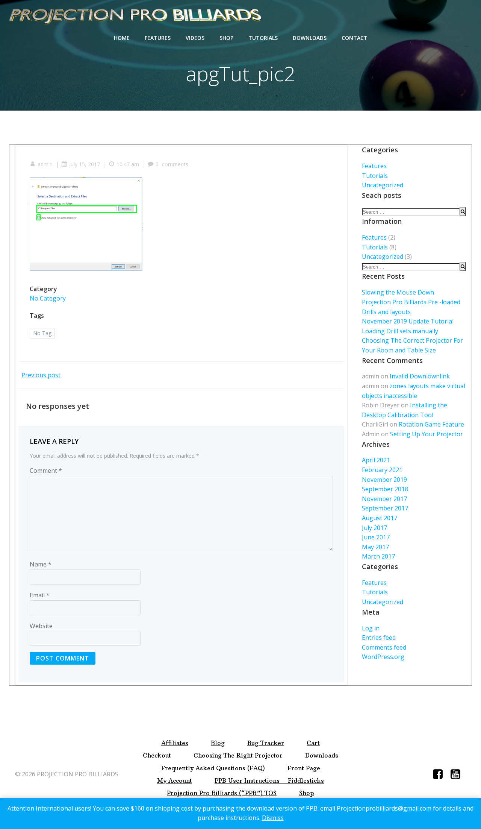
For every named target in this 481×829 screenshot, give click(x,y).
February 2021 (382, 470)
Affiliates (174, 743)
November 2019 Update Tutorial (408, 321)
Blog (218, 743)
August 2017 (379, 518)
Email (40, 595)
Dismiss (273, 818)
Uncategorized (382, 185)
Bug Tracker (265, 743)
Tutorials (263, 37)
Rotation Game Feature (431, 424)
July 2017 (374, 528)
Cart (313, 743)
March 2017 (378, 556)
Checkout (157, 755)
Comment (46, 470)
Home (122, 37)
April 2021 (376, 460)
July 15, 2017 (84, 164)
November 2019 (384, 479)
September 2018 (385, 489)
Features (158, 37)
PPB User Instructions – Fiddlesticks (269, 781)
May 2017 (375, 547)
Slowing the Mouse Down (398, 292)
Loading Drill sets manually (400, 331)
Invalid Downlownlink (420, 376)
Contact (355, 37)
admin (45, 164)
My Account (174, 781)
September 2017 (385, 508)
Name (40, 564)
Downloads (310, 37)
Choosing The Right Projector (238, 755)
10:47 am (127, 164)
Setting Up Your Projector (426, 434)
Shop (226, 37)
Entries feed (379, 637)
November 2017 (384, 499)
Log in (371, 628)
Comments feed (384, 647)
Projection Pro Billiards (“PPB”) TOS (222, 793)
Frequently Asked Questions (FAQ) (213, 768)
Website (41, 626)
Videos (195, 37)
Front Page (303, 768)
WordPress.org (383, 657)
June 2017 (376, 537)
